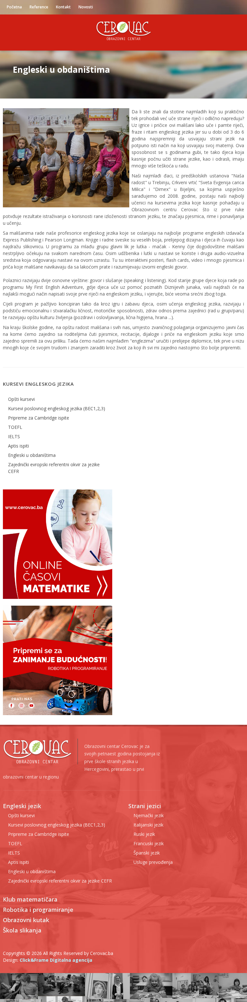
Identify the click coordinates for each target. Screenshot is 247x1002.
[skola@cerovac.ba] (237, 7)
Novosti (85, 7)
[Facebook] (199, 7)
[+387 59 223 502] (224, 7)
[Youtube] (212, 7)
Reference (39, 7)
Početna (14, 7)
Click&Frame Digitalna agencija (56, 960)
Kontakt (63, 7)
